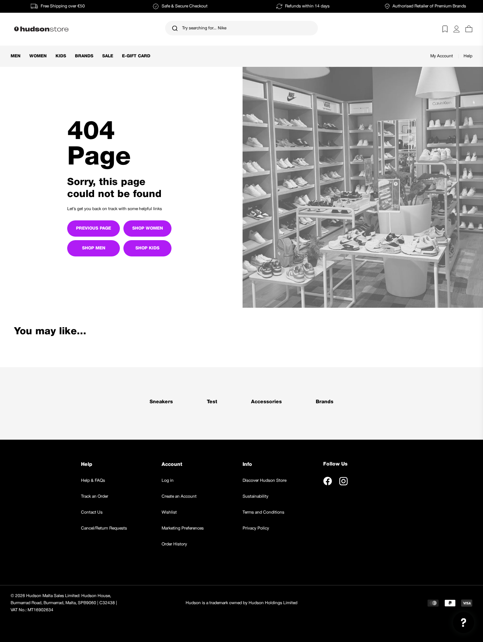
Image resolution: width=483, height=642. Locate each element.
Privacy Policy (256, 528)
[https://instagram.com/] (343, 481)
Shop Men (93, 248)
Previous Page (93, 228)
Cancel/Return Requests (104, 528)
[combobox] (241, 28)
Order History (174, 544)
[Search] (175, 28)
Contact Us (92, 512)
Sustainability (255, 496)
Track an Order (94, 496)
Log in (168, 480)
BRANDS (84, 56)
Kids (61, 56)
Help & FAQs (93, 480)
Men (16, 56)
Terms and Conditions (263, 512)
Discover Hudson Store (264, 480)
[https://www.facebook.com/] (327, 481)
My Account (441, 56)
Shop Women (147, 228)
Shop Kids (147, 248)
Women (38, 56)
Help (468, 56)
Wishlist (169, 512)
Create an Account (179, 496)
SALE (107, 56)
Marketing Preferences (183, 528)
